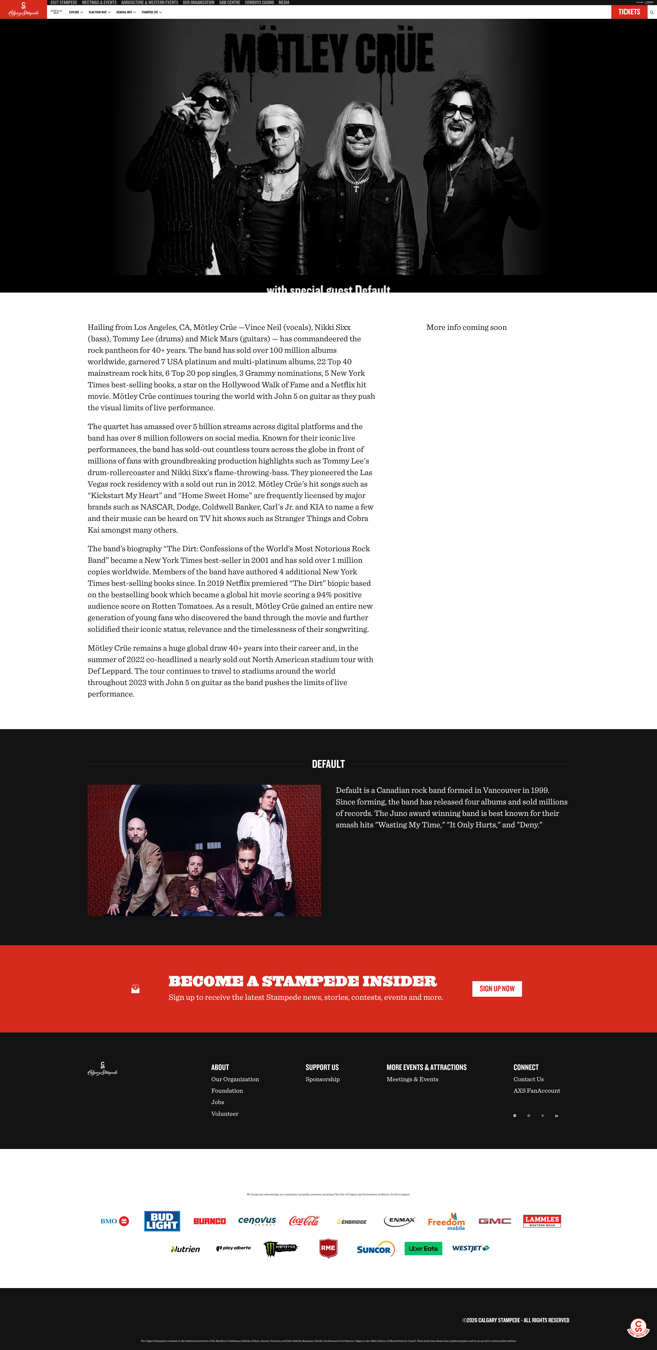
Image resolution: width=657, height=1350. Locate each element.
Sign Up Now (497, 988)
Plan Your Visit (98, 12)
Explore (74, 12)
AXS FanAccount (537, 1091)
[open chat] (638, 1328)
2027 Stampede (63, 2)
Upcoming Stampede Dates (426, 7)
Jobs (217, 1102)
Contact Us (529, 1079)
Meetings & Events (99, 2)
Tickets (629, 12)
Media (284, 2)
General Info (124, 12)
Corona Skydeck (58, 7)
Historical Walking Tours (425, 7)
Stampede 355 (150, 12)
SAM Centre (229, 2)
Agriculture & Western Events (149, 2)
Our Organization (198, 2)
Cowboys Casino (259, 2)
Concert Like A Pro (60, 7)
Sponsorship (323, 1079)
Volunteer (225, 1114)
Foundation (227, 1091)
